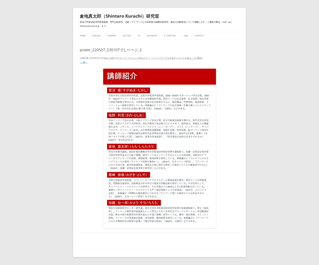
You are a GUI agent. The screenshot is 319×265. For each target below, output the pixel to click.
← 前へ (83, 62)
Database (152, 35)
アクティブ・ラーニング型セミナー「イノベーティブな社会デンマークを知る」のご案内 (158, 58)
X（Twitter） (170, 35)
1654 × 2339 (108, 58)
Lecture (127, 35)
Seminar (111, 35)
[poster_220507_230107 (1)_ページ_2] (159, 148)
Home (83, 35)
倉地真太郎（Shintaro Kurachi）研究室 (119, 16)
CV (139, 35)
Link (186, 35)
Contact (199, 35)
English (96, 35)
